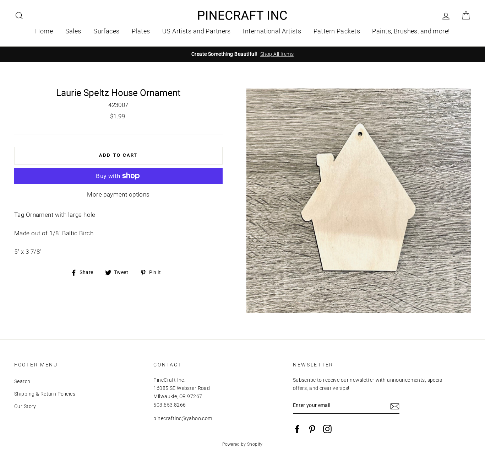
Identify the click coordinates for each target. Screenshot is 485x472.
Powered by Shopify (242, 444)
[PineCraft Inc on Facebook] (297, 429)
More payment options (118, 194)
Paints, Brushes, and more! (410, 31)
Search (22, 382)
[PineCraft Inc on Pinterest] (312, 429)
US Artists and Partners (196, 31)
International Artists (272, 31)
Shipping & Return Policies (44, 394)
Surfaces (106, 31)
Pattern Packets (337, 31)
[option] (242, 54)
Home (44, 31)
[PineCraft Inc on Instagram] (327, 429)
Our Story (25, 406)
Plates (141, 31)
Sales (73, 31)
